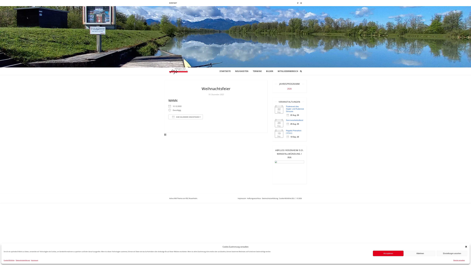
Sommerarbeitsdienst (294, 120)
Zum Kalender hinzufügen (187, 117)
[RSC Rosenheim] (178, 71)
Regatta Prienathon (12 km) (293, 131)
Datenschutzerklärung (23, 260)
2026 (289, 88)
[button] (466, 246)
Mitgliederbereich (288, 71)
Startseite (225, 71)
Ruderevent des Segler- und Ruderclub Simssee (295, 109)
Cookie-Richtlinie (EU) (286, 198)
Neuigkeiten (242, 71)
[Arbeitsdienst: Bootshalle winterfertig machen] (165, 134)
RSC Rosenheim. (191, 198)
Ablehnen (420, 253)
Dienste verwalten (459, 260)
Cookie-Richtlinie (9, 260)
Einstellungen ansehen (452, 253)
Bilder (269, 71)
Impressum (34, 260)
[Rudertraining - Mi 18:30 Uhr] (164, 134)
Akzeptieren (388, 253)
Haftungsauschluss (254, 198)
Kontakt (173, 3)
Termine (257, 71)
